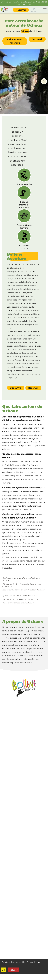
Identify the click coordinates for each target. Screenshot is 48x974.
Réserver (21, 10)
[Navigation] (44, 10)
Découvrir (37, 39)
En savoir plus (33, 962)
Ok (3, 970)
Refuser (13, 970)
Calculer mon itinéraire (14, 41)
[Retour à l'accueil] (4, 10)
